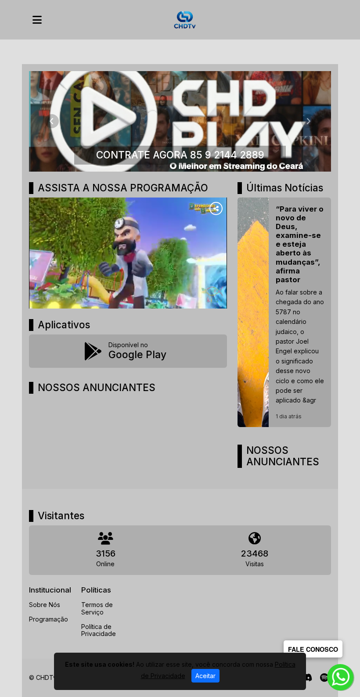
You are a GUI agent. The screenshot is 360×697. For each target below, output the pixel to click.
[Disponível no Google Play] (128, 351)
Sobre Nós (44, 604)
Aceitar (205, 675)
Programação (48, 619)
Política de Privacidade (98, 630)
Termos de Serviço (97, 608)
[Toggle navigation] (37, 20)
